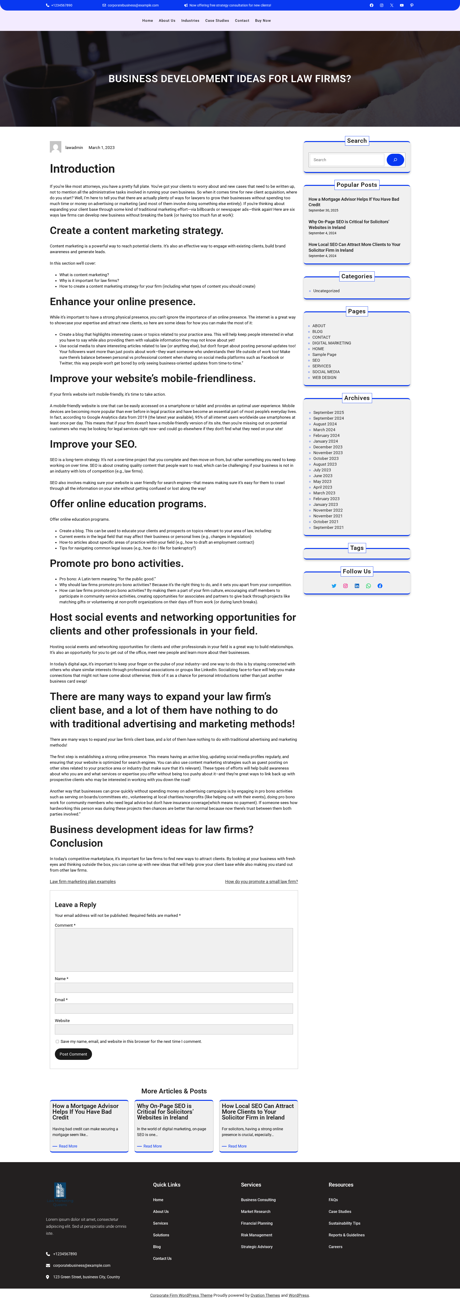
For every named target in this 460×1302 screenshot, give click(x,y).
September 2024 (328, 418)
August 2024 (325, 424)
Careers (335, 1247)
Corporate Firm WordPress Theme (181, 1295)
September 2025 (328, 412)
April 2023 (322, 487)
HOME (318, 348)
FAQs (333, 1200)
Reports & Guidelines (347, 1235)
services (160, 1223)
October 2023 (326, 458)
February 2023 (326, 498)
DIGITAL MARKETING (331, 343)
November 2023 (328, 452)
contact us (162, 1258)
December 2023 (328, 447)
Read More (69, 1146)
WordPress (299, 1295)
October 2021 (326, 521)
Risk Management (256, 1235)
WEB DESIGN (324, 377)
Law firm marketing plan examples (83, 881)
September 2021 (328, 527)
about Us (161, 1211)
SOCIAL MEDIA (326, 371)
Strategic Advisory (257, 1247)
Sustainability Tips (344, 1223)
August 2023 (325, 464)
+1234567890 (61, 5)
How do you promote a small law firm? (261, 881)
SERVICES (321, 366)
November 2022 (328, 510)
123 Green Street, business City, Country (86, 1277)
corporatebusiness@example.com (133, 5)
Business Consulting (258, 1200)
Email (61, 999)
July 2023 (322, 470)
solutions (161, 1235)
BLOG (317, 331)
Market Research (255, 1211)
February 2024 (326, 435)
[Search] (395, 160)
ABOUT (319, 325)
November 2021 (328, 516)
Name (61, 978)
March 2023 (324, 493)
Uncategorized (326, 290)
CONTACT (321, 337)
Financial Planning (257, 1223)
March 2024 (324, 429)
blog (157, 1247)
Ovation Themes (265, 1295)
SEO (316, 360)
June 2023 (323, 475)
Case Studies (340, 1211)
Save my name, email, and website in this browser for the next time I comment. (131, 1041)
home (158, 1200)
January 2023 (325, 504)
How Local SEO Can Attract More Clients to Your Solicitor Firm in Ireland (354, 247)
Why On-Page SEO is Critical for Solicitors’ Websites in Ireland (349, 224)
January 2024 (325, 441)
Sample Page (324, 354)
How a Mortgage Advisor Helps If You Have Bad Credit (354, 202)
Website (62, 1020)
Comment (65, 925)
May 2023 (322, 481)
